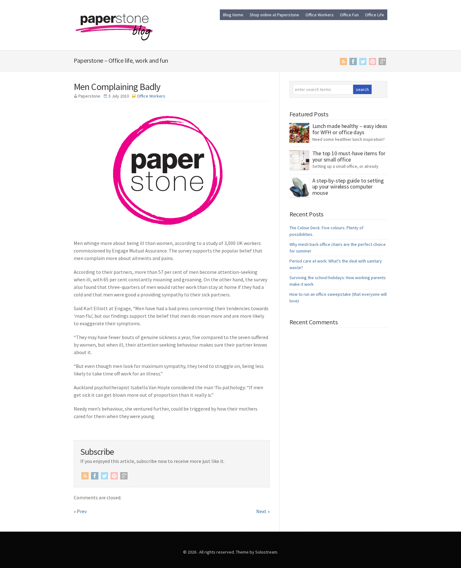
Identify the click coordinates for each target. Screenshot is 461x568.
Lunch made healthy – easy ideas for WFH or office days (349, 129)
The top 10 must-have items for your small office (349, 156)
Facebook (353, 61)
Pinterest (372, 61)
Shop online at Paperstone (274, 15)
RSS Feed (343, 61)
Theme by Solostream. (257, 552)
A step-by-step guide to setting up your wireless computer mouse (348, 187)
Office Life (374, 15)
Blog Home (233, 15)
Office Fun (349, 15)
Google (382, 61)
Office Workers (319, 15)
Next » (263, 511)
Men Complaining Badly (117, 87)
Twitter (363, 61)
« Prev (80, 511)
